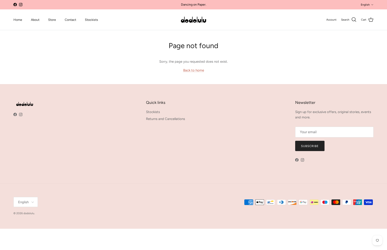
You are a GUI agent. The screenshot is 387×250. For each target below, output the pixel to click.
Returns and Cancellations (165, 119)
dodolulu (29, 213)
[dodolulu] (193, 20)
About (35, 20)
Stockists (91, 20)
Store (52, 20)
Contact (70, 20)
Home (17, 20)
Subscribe (310, 146)
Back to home (193, 70)
